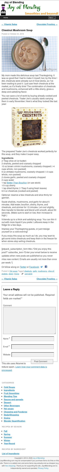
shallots (5, 273)
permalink (28, 273)
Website (6, 354)
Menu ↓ (52, 17)
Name (6, 338)
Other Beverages (12, 405)
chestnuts (28, 271)
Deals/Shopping (11, 414)
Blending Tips (10, 396)
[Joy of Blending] (29, 10)
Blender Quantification (14, 421)
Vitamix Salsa (9, 24)
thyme (16, 273)
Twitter (23, 266)
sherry (11, 273)
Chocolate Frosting (47, 24)
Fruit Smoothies (11, 393)
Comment (7, 305)
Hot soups (13, 271)
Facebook (34, 266)
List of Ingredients (10, 453)
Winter (7, 440)
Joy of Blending (14, 2)
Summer (8, 437)
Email (6, 346)
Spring (7, 434)
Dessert (7, 402)
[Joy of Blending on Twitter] (41, 266)
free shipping (10, 465)
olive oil (51, 271)
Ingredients (9, 390)
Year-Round (9, 443)
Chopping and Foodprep (15, 411)
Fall (5, 431)
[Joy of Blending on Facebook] (45, 266)
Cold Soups (9, 387)
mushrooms (42, 271)
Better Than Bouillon (17, 182)
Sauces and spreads (13, 399)
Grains (7, 418)
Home (5, 17)
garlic (35, 271)
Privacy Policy (43, 468)
